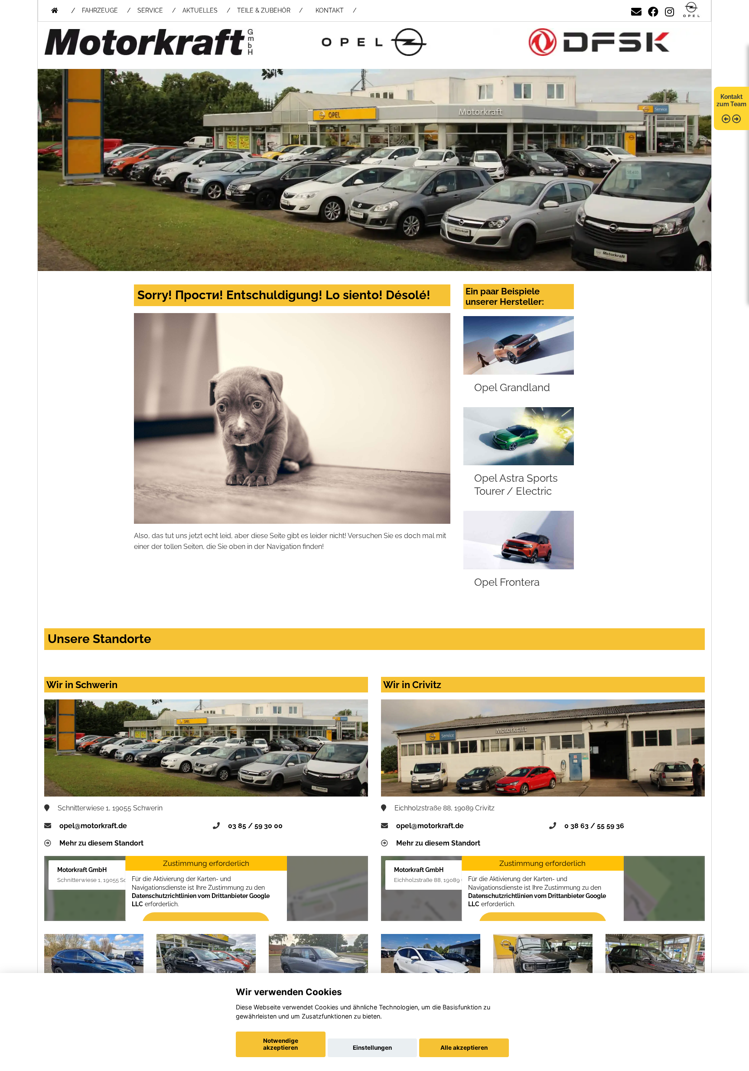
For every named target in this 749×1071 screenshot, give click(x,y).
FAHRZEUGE (100, 10)
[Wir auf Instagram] (669, 10)
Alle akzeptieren (464, 1047)
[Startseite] (691, 10)
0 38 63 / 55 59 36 (594, 826)
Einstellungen (372, 1047)
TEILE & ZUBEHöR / (270, 10)
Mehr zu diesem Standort (101, 843)
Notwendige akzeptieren (280, 1044)
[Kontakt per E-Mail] (636, 10)
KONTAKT (330, 10)
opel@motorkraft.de (93, 826)
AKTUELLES (200, 10)
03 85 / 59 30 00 (255, 826)
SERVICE (150, 10)
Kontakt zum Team (731, 100)
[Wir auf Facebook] (653, 10)
